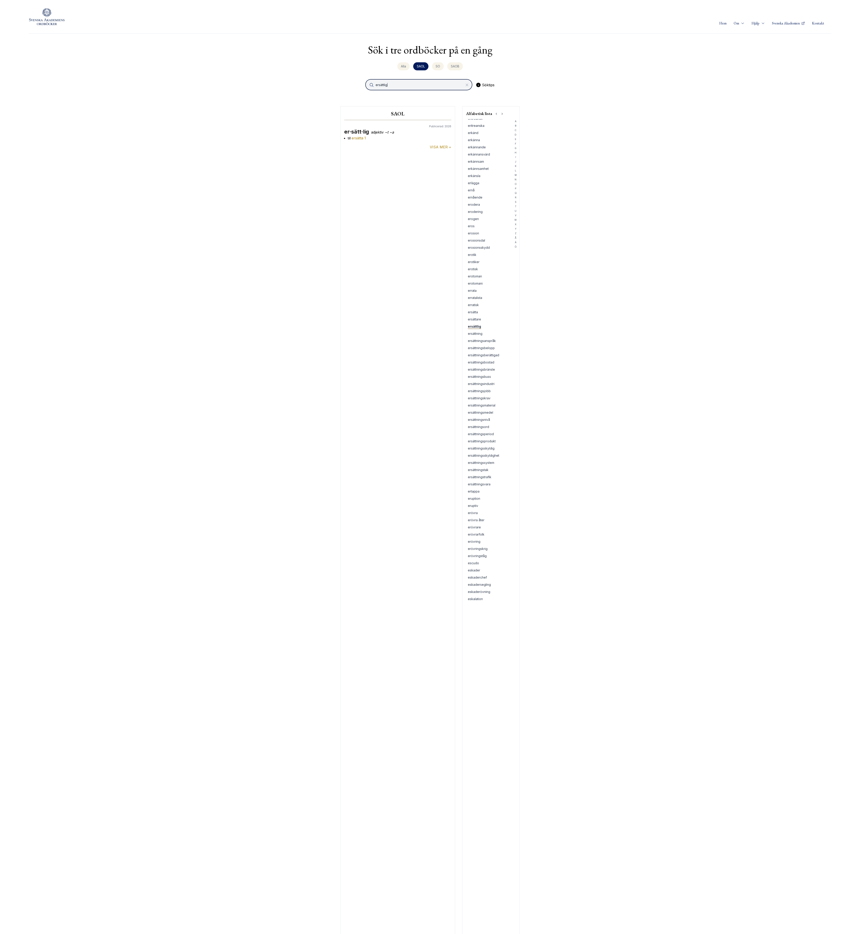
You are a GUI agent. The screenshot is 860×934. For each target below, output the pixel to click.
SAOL (421, 66)
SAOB (455, 66)
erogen (473, 219)
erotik (472, 255)
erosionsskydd (479, 247)
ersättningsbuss (479, 376)
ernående (475, 197)
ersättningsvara (479, 484)
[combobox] (419, 85)
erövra (473, 513)
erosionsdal (476, 240)
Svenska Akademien (786, 23)
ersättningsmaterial (481, 405)
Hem (723, 23)
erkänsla (474, 176)
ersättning (475, 333)
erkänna (474, 140)
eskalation (475, 599)
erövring (474, 541)
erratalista (475, 298)
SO (438, 66)
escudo (473, 563)
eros (471, 226)
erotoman (475, 276)
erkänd (473, 133)
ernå (471, 190)
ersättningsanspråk (482, 341)
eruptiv (473, 506)
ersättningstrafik (479, 477)
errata (472, 290)
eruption (474, 498)
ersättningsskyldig (481, 448)
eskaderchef (477, 577)
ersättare (474, 319)
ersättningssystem (481, 463)
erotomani (475, 283)
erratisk (473, 305)
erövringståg (477, 556)
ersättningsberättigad (483, 355)
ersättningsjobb (479, 391)
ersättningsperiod (481, 434)
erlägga (473, 183)
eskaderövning (479, 592)
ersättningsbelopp (481, 348)
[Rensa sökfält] (467, 85)
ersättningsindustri (481, 384)
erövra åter (476, 520)
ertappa (473, 491)
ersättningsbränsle (481, 369)
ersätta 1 (359, 138)
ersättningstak (478, 470)
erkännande (477, 147)
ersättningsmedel (480, 412)
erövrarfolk (476, 534)
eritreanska (476, 126)
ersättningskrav (479, 398)
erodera (474, 204)
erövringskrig (478, 549)
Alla (403, 66)
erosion (473, 233)
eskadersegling (479, 584)
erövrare (474, 527)
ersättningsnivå (479, 420)
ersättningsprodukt (482, 441)
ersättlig (474, 326)
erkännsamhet (478, 169)
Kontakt (818, 23)
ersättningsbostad (481, 362)
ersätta (473, 312)
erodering (475, 212)
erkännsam (476, 161)
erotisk (473, 269)
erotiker (473, 262)
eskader (474, 570)
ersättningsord (478, 427)
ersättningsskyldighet (483, 455)
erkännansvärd (479, 154)
